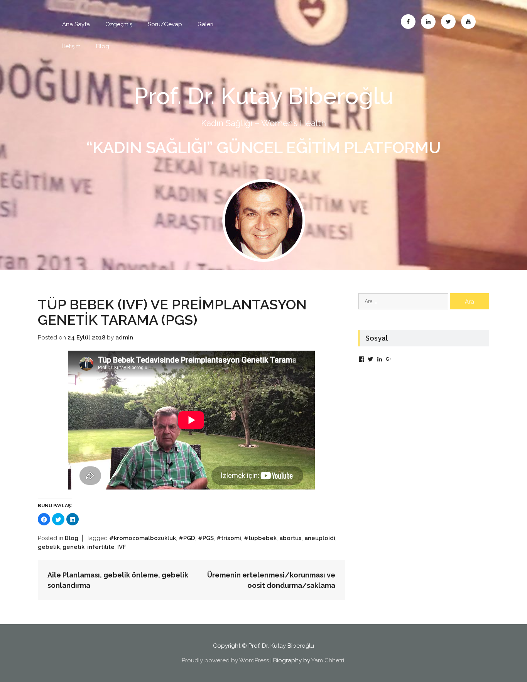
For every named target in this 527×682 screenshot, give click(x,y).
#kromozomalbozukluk (142, 538)
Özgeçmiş (118, 24)
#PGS (206, 538)
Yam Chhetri (327, 660)
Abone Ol (468, 21)
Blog (102, 46)
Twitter (448, 21)
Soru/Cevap (165, 24)
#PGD (187, 538)
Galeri (205, 24)
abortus (290, 538)
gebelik (49, 547)
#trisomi (228, 538)
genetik (73, 547)
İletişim (71, 46)
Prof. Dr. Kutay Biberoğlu (264, 96)
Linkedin (428, 21)
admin (124, 337)
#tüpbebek (260, 538)
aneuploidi (319, 538)
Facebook (408, 21)
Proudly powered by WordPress (225, 660)
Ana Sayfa (76, 24)
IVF (121, 547)
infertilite (101, 547)
